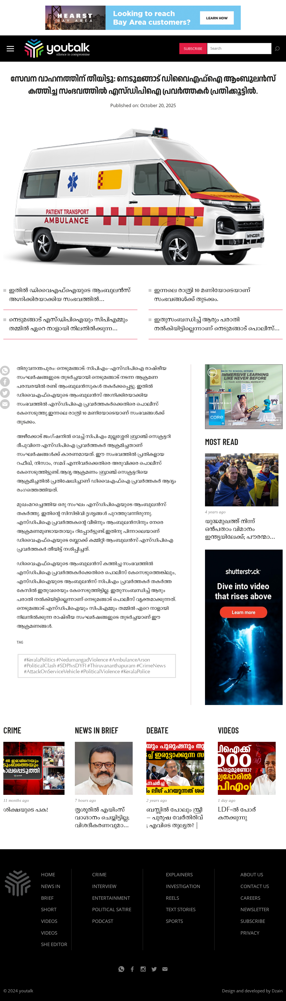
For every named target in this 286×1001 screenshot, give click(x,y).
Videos (49, 933)
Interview (104, 886)
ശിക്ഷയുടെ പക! (25, 810)
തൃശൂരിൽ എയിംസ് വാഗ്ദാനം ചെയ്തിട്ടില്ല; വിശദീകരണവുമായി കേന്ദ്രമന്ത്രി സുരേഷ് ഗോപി (102, 818)
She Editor (54, 944)
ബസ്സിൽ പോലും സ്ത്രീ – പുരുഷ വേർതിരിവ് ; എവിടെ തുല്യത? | (174, 818)
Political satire (111, 909)
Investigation (183, 886)
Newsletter (254, 909)
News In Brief (50, 892)
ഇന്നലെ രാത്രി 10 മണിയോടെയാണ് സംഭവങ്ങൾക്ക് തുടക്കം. (202, 295)
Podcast (102, 921)
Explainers (179, 874)
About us (251, 874)
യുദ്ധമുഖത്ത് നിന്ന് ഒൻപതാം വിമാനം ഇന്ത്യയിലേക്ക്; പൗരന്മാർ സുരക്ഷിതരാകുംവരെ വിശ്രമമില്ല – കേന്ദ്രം (239, 529)
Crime (99, 874)
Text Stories (181, 909)
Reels (172, 898)
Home (48, 874)
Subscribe (193, 48)
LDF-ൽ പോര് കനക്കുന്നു (237, 814)
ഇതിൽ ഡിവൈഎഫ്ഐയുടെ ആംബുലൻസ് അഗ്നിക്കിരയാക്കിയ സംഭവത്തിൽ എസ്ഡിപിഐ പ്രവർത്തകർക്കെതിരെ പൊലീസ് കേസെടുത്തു (69, 295)
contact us (254, 886)
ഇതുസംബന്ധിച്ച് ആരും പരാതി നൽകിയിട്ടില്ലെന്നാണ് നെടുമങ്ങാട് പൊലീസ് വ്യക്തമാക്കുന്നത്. (214, 324)
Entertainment (111, 898)
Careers (250, 898)
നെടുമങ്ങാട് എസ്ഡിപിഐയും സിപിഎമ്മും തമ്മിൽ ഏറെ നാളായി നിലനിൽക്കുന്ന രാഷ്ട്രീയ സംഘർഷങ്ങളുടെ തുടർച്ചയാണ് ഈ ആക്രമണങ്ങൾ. (72, 324)
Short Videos (49, 915)
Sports (174, 921)
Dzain (277, 990)
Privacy (249, 933)
